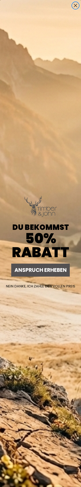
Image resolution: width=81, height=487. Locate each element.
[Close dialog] (75, 5)
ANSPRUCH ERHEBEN (40, 270)
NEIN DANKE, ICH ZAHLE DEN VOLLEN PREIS (40, 286)
